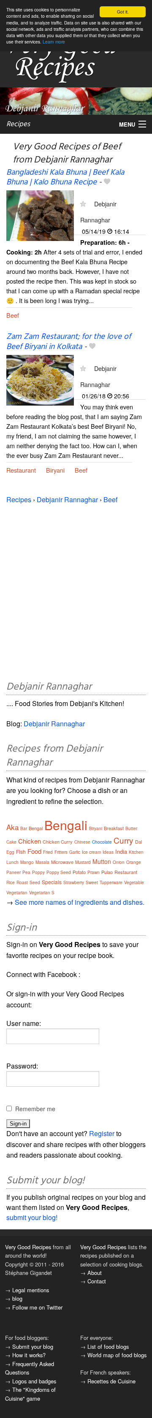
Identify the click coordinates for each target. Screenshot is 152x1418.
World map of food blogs (117, 1355)
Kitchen (136, 852)
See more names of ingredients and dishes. (79, 902)
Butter (131, 828)
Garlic (74, 852)
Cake (11, 842)
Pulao (107, 872)
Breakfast (114, 828)
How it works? (29, 1355)
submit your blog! (31, 1217)
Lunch (12, 862)
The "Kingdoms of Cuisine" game (30, 1394)
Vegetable (134, 882)
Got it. (123, 11)
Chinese (82, 842)
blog (17, 1298)
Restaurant (21, 469)
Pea (26, 872)
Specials (52, 881)
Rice (10, 882)
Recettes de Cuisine (111, 1381)
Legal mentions (30, 1290)
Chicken (29, 840)
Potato (79, 872)
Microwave (62, 861)
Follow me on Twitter (37, 1307)
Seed (35, 882)
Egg (10, 852)
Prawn (93, 872)
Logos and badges (34, 1381)
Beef (12, 315)
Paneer (13, 872)
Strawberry (73, 882)
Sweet (92, 882)
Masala (42, 862)
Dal (138, 841)
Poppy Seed (58, 872)
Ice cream (91, 852)
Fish (21, 851)
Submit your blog (32, 1346)
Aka (12, 827)
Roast (22, 882)
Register (101, 1133)
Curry (123, 840)
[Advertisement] (76, 591)
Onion (119, 862)
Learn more (54, 41)
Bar (23, 828)
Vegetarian (16, 893)
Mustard (83, 862)
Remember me (35, 1108)
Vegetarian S (41, 893)
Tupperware (111, 882)
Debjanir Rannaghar (67, 499)
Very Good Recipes (28, 1247)
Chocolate (102, 842)
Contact (96, 1281)
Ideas (108, 852)
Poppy (38, 872)
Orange (133, 862)
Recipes (18, 124)
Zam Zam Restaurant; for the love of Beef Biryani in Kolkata (68, 341)
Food (34, 851)
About (94, 1273)
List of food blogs (108, 1346)
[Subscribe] (83, 203)
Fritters (61, 852)
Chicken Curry (58, 841)
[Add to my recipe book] (107, 182)
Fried (48, 852)
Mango (27, 862)
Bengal (36, 828)
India (121, 851)
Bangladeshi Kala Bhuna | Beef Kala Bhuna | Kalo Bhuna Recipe (65, 177)
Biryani (55, 469)
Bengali (65, 825)
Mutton (101, 861)
